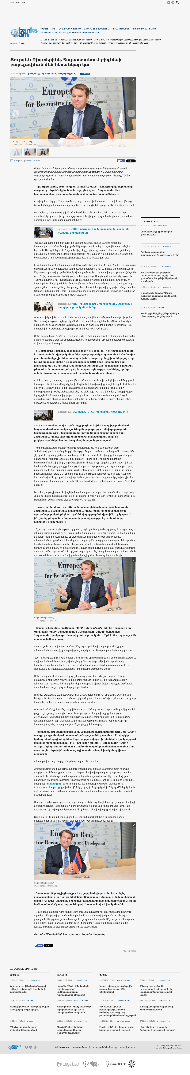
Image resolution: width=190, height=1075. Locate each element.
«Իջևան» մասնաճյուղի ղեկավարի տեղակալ (128, 43)
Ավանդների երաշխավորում (84, 33)
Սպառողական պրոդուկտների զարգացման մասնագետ (135, 40)
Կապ (123, 1047)
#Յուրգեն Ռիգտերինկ (23, 160)
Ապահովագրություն (70, 29)
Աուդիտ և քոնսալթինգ (97, 29)
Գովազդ (131, 1047)
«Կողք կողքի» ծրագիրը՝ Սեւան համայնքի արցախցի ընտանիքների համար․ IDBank (158, 296)
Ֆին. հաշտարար (121, 29)
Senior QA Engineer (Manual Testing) (90, 43)
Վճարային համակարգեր (53, 33)
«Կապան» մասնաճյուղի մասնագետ (75, 40)
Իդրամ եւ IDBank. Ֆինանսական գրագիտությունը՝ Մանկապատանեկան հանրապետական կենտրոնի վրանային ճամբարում (72, 992)
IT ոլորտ (151, 29)
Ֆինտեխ (161, 307)
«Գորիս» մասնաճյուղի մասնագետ (56, 43)
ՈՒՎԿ (53, 29)
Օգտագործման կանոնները (104, 1047)
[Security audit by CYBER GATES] (92, 1064)
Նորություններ (164, 246)
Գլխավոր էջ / (34, 73)
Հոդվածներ (162, 226)
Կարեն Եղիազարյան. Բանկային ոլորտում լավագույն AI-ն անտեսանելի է (115, 989)
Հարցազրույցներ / (67, 73)
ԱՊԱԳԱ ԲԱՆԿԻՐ (101, 40)
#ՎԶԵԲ (37, 160)
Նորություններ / (49, 73)
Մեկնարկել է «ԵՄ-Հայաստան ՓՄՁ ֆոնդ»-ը (100, 411)
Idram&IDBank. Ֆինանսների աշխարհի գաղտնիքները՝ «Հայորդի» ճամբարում (70, 1030)
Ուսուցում (138, 29)
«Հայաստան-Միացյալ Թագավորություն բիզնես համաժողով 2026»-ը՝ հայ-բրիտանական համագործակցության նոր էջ (117, 1012)
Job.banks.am (50, 40)
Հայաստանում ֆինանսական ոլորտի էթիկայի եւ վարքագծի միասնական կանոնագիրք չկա (28, 989)
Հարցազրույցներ (81, 1000)
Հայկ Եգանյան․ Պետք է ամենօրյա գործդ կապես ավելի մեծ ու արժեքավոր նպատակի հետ (74, 1009)
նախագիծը (54, 783)
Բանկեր (44, 29)
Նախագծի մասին (80, 1047)
